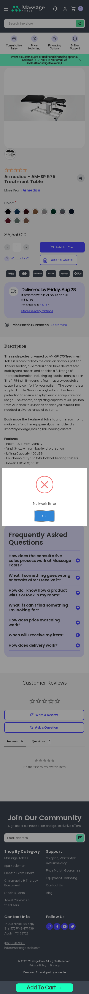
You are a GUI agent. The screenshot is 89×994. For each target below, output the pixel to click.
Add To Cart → (44, 987)
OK (44, 516)
